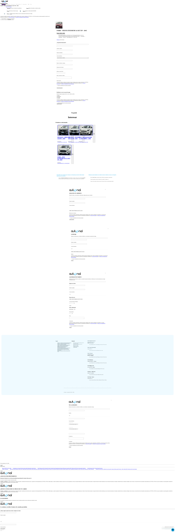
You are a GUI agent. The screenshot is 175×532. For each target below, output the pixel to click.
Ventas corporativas (24, 4)
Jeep (67, 468)
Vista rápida (94, 133)
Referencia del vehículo (60, 67)
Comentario (70, 441)
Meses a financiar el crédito (61, 75)
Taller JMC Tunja (67, 469)
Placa (65, 36)
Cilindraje (74, 36)
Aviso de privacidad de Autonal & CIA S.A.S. (62, 348)
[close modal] (105, 189)
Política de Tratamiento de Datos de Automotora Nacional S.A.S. (63, 349)
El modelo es (71, 436)
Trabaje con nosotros (76, 346)
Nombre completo (59, 48)
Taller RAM (55, 469)
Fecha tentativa (71, 311)
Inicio (3, 468)
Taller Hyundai (29, 469)
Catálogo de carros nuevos (99, 469)
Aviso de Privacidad (11, 17)
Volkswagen (41, 468)
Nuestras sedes (130, 469)
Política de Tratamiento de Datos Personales (22, 17)
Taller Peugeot (25, 469)
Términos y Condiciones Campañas (61, 344)
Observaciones (59, 80)
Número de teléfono (59, 52)
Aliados (28, 4)
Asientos (78, 36)
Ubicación (68, 37)
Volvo (44, 468)
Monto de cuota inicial (60, 71)
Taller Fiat (47, 469)
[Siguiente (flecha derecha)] (1, 530)
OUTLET (3, 4)
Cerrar (1, 465)
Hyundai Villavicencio (63, 468)
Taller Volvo (20, 469)
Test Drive (84, 468)
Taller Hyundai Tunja (34, 469)
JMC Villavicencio (72, 468)
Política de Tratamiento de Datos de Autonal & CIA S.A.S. (63, 351)
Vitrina (70, 305)
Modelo (59, 98)
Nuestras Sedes (75, 347)
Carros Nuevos (34, 468)
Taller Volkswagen (16, 469)
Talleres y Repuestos (18, 4)
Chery (49, 468)
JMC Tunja (77, 468)
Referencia (59, 96)
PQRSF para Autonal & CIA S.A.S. (61, 347)
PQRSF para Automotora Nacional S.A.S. (62, 346)
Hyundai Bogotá (57, 468)
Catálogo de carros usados (107, 469)
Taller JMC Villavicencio (84, 469)
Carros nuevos (12, 4)
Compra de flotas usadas (114, 469)
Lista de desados (134, 469)
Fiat (47, 468)
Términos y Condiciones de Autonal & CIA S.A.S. (63, 343)
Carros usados (7, 4)
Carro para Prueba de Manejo (73, 301)
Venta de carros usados (24, 468)
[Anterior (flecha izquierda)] (0, 530)
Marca (59, 35)
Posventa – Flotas (120, 469)
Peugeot (46, 468)
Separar (12, 19)
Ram (69, 468)
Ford (38, 468)
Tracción (64, 37)
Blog (30, 4)
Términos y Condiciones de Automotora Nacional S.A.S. (64, 342)
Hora (70, 315)
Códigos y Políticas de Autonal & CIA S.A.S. (62, 345)
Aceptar (2, 493)
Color (59, 36)
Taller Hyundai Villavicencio (42, 469)
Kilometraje (67, 36)
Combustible (82, 36)
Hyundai (98, 468)
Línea (63, 35)
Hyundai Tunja (53, 468)
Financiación (29, 468)
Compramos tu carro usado (17, 468)
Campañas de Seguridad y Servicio (76, 469)
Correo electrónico (72, 205)
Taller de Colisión (62, 469)
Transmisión (60, 37)
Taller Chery (51, 469)
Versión (75, 35)
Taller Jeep (58, 469)
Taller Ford (11, 469)
